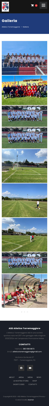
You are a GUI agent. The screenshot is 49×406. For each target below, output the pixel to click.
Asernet (31, 400)
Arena (21, 377)
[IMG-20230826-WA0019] (24, 235)
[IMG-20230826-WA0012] (24, 116)
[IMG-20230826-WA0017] (24, 166)
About (12, 377)
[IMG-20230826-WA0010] (24, 262)
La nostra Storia (20, 381)
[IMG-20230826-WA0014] (24, 137)
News (39, 377)
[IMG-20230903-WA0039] (24, 291)
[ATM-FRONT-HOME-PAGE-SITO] (24, 58)
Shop (34, 381)
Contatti (32, 384)
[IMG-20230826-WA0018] (24, 200)
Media (30, 377)
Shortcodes (18, 384)
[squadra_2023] (24, 90)
